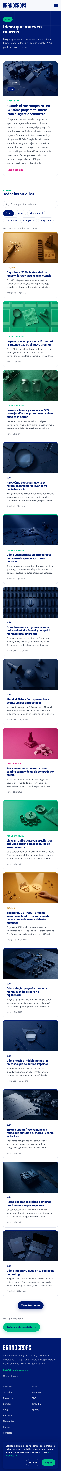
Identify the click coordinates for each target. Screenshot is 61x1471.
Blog (5, 1409)
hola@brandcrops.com (15, 1370)
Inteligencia (28, 220)
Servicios (7, 1392)
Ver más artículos (30, 1305)
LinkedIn (36, 1404)
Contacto (7, 1432)
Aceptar (48, 1462)
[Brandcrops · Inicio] (14, 5)
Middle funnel (36, 213)
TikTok (35, 1398)
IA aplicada (46, 220)
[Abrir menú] (56, 5)
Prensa (6, 1427)
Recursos (7, 1415)
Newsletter (8, 1421)
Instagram (37, 1392)
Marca (20, 213)
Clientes (7, 1404)
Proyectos (8, 1398)
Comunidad (11, 220)
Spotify (35, 1409)
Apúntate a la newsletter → (21, 1327)
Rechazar (33, 1462)
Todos (8, 213)
